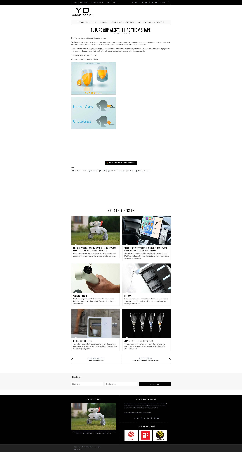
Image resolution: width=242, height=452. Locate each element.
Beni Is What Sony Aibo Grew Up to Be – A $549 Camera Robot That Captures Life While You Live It (94, 249)
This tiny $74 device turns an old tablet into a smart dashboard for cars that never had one (145, 249)
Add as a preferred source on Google (122, 162)
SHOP (108, 2)
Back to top (77, 449)
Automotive (104, 22)
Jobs (115, 2)
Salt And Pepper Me (80, 296)
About (75, 2)
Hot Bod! (127, 296)
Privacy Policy (147, 412)
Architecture (117, 22)
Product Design (84, 22)
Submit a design (97, 2)
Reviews (148, 22)
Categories (84, 2)
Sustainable (129, 22)
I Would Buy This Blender (96, 359)
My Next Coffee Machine (82, 341)
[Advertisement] (136, 12)
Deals (140, 22)
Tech (94, 22)
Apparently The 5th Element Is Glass (138, 341)
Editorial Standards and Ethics (133, 412)
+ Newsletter (159, 22)
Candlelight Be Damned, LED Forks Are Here (146, 359)
